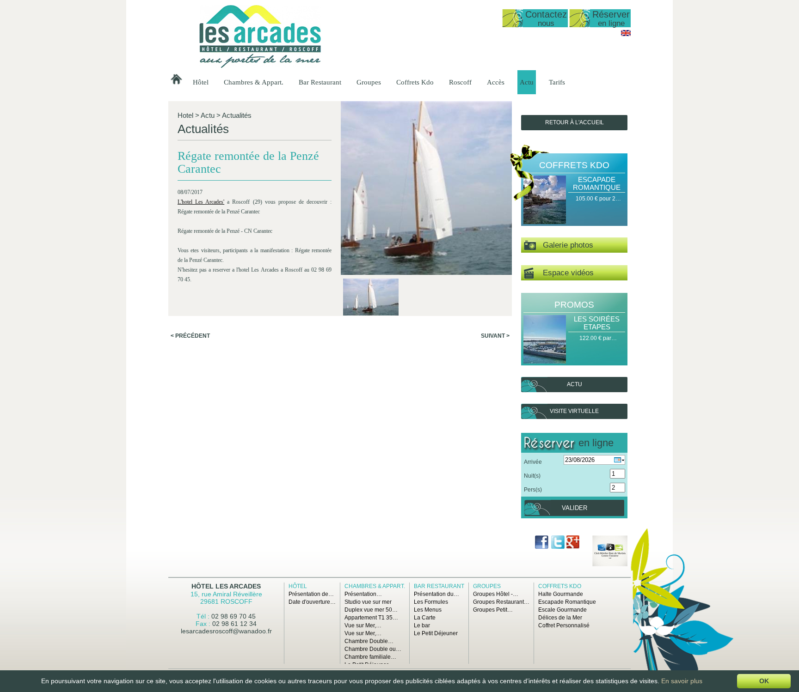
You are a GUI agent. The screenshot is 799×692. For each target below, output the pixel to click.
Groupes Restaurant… (501, 602)
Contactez (546, 18)
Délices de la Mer (560, 617)
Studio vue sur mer (368, 602)
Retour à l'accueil (574, 122)
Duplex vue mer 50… (371, 610)
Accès (495, 82)
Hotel (185, 115)
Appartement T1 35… (371, 617)
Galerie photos (564, 245)
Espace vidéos (564, 272)
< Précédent (190, 336)
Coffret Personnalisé (564, 625)
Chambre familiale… (370, 657)
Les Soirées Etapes (597, 323)
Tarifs (557, 82)
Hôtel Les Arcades (226, 586)
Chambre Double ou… (372, 649)
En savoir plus (681, 681)
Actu (527, 82)
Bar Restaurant (320, 82)
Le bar (422, 625)
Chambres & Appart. (253, 82)
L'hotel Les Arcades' (201, 202)
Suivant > (495, 336)
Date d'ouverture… (312, 602)
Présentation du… (436, 594)
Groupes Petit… (493, 610)
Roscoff (460, 82)
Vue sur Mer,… (362, 625)
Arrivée (533, 462)
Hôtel (201, 82)
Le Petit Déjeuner (436, 633)
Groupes (368, 82)
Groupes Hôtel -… (495, 594)
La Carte (425, 617)
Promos (574, 305)
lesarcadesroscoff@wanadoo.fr (226, 631)
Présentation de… (311, 594)
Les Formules (431, 602)
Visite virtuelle (574, 411)
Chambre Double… (368, 641)
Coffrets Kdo (415, 82)
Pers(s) (533, 489)
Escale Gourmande (562, 610)
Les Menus (428, 610)
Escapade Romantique (597, 183)
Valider (574, 507)
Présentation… (363, 594)
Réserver (611, 18)
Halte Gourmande (560, 594)
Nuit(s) (532, 476)
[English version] (626, 34)
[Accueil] (260, 66)
